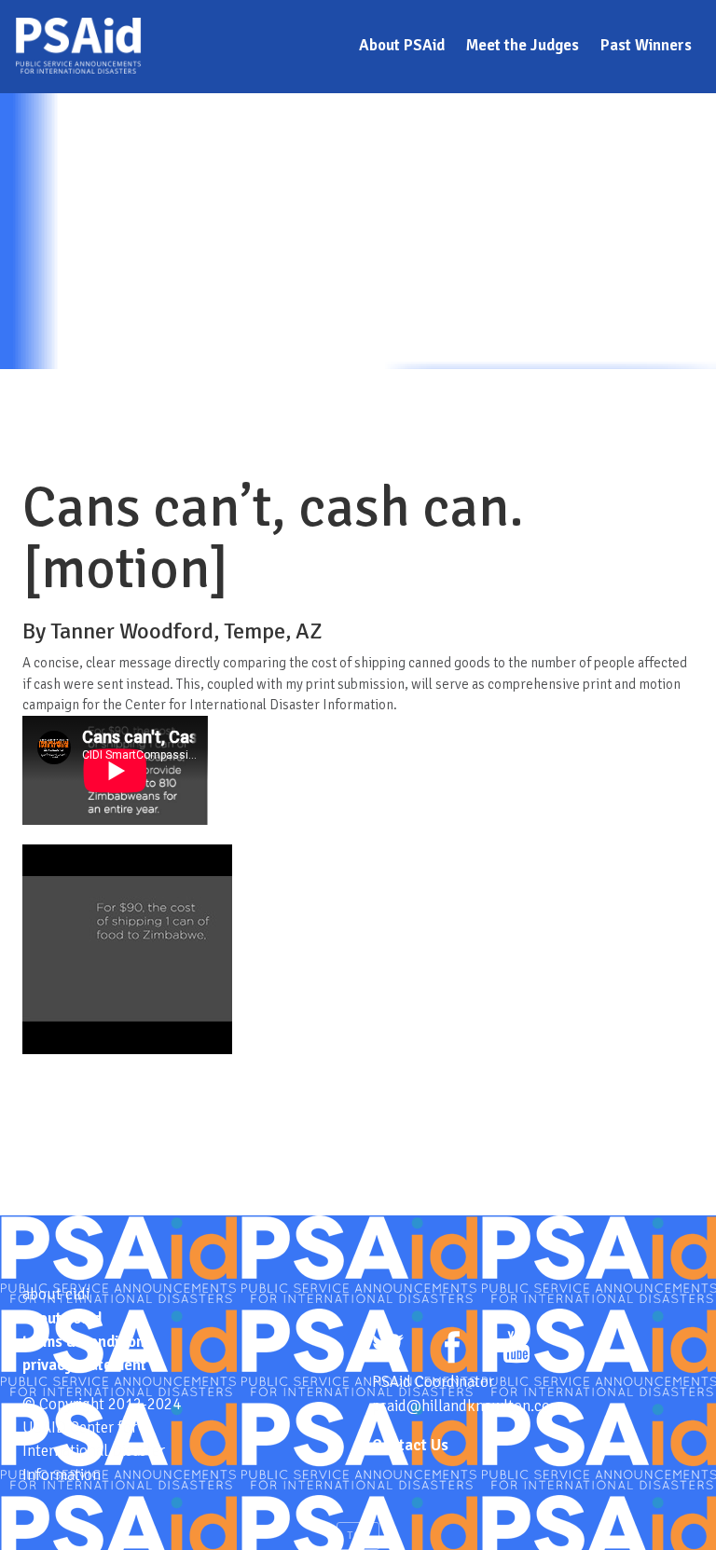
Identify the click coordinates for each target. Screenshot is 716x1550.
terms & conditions (87, 1341)
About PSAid (402, 45)
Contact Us (410, 1445)
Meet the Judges (522, 45)
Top (358, 1536)
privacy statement (84, 1365)
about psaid (62, 1318)
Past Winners (646, 45)
